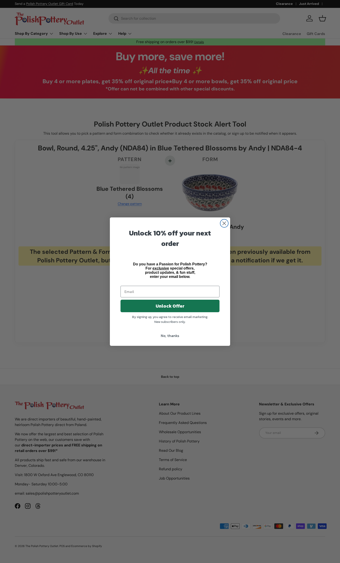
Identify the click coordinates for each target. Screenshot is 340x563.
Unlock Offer (170, 305)
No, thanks (170, 335)
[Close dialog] (224, 223)
